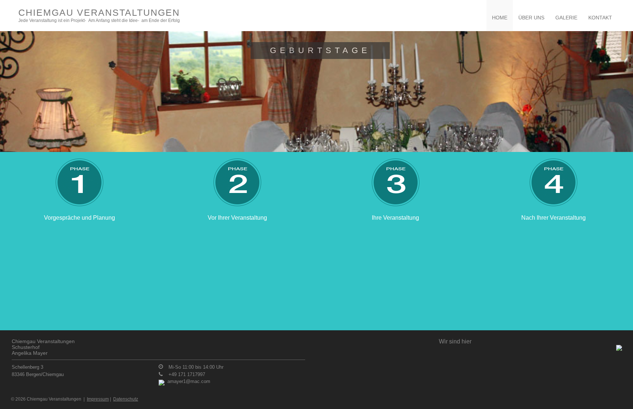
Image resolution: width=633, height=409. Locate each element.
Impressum (98, 399)
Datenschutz (125, 399)
